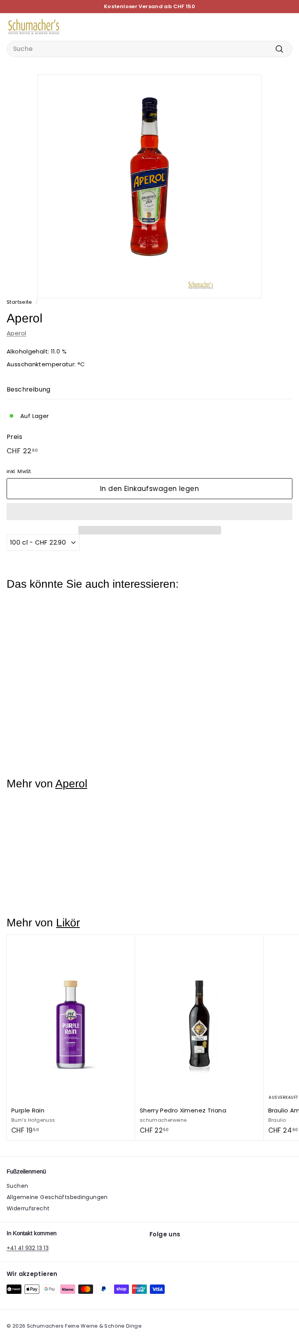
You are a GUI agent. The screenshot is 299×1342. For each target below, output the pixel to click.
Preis (14, 436)
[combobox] (149, 49)
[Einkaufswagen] (286, 27)
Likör (68, 922)
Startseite (19, 302)
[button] (149, 511)
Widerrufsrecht (28, 1208)
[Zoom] (254, 291)
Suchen (17, 1186)
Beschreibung (29, 389)
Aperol (16, 333)
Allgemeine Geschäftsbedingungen (57, 1197)
